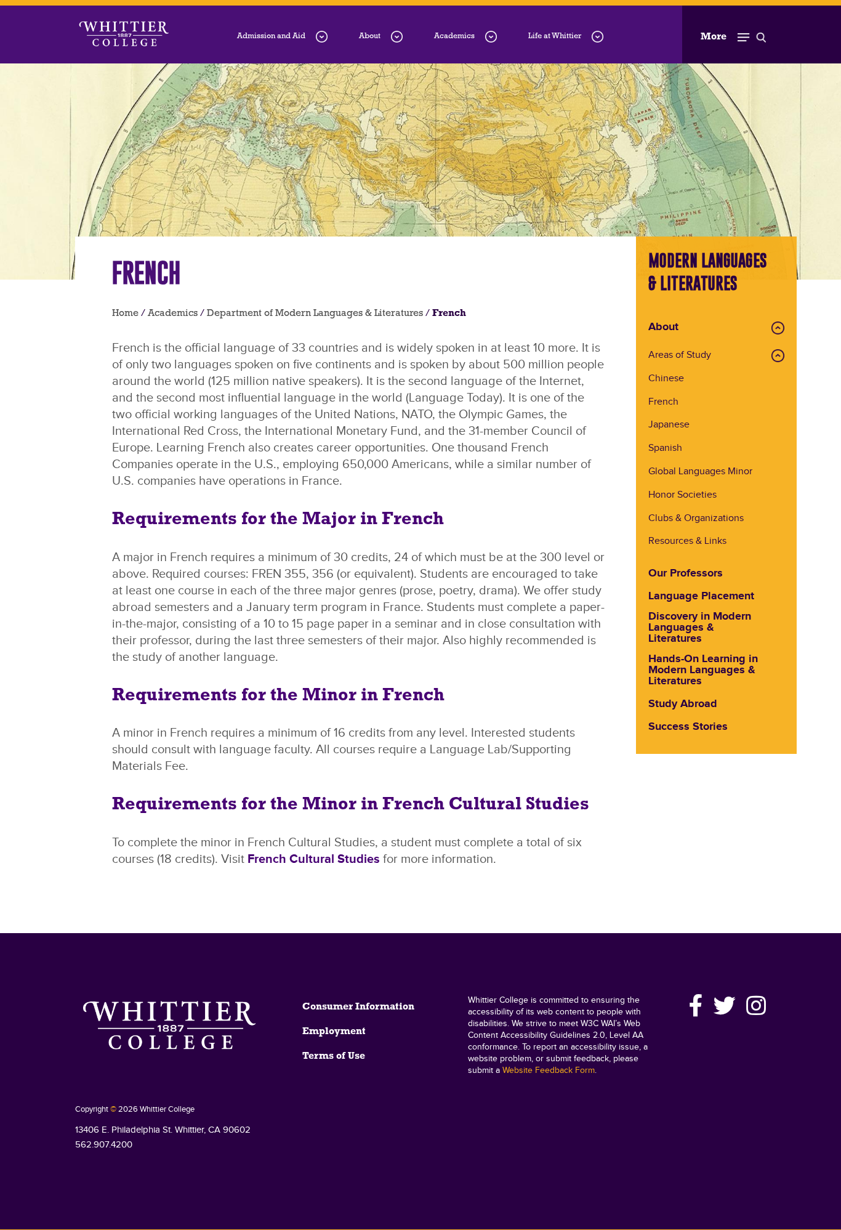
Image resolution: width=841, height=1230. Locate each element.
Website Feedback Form (548, 1070)
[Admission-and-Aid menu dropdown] (321, 36)
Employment (334, 1032)
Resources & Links (687, 541)
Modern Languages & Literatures (707, 272)
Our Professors (685, 574)
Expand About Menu (777, 328)
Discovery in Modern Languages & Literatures (699, 628)
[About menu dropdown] (396, 36)
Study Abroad (682, 704)
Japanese (669, 425)
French (663, 402)
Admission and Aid (271, 36)
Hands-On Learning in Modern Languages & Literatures (703, 670)
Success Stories (688, 727)
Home (125, 313)
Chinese (666, 379)
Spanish (665, 448)
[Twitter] (725, 1006)
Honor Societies (682, 495)
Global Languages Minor (700, 472)
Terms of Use (333, 1056)
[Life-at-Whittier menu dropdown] (597, 36)
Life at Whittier (554, 36)
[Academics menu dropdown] (491, 36)
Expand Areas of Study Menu (777, 355)
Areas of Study (679, 355)
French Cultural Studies (313, 859)
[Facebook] (696, 1006)
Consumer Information (358, 1007)
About (369, 36)
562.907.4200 (103, 1144)
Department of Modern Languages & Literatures (315, 313)
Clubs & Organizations (696, 519)
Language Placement (701, 597)
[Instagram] (754, 1006)
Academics (454, 36)
